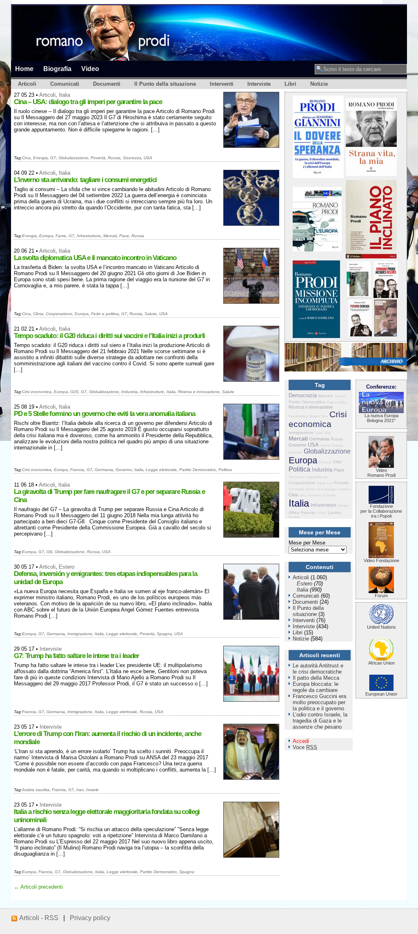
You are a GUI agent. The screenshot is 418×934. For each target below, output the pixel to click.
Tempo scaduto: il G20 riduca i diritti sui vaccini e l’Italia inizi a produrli (109, 336)
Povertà (98, 158)
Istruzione (295, 452)
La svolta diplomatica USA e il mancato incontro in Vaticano (95, 258)
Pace (124, 236)
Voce (305, 747)
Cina (26, 158)
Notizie (319, 84)
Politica (225, 469)
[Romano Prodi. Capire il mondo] (359, 296)
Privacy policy (90, 917)
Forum (381, 595)
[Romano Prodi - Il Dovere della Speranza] (318, 176)
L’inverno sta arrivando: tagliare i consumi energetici (85, 180)
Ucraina (294, 517)
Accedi (301, 741)
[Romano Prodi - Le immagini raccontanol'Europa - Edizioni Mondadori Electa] (317, 249)
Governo (124, 469)
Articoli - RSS (38, 917)
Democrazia (303, 395)
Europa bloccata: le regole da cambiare (315, 687)
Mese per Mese (307, 543)
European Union (381, 694)
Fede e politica (105, 313)
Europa (46, 236)
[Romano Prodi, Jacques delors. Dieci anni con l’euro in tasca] (386, 296)
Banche (325, 396)
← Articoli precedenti (38, 887)
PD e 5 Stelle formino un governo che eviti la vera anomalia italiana (104, 414)
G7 (53, 158)
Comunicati (64, 84)
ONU (337, 462)
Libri (290, 84)
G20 (74, 391)
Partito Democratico (197, 469)
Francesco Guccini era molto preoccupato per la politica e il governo (319, 702)
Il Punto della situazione (165, 84)
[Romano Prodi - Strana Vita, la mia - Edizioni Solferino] (371, 174)
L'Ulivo (321, 513)
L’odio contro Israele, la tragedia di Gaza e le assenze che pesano (320, 721)
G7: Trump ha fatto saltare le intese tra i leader (76, 656)
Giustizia (344, 489)
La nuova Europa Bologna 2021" (381, 418)
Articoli (27, 84)
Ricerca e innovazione (199, 391)
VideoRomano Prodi (381, 473)
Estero (66, 567)
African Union (381, 662)
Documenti (106, 84)
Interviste (259, 84)
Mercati (110, 236)
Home (24, 68)
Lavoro (334, 512)
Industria (129, 391)
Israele (92, 789)
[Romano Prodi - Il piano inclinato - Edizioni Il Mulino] (371, 256)
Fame (61, 236)
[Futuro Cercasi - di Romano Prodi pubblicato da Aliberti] (360, 334)
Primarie (325, 462)
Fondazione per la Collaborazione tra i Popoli (381, 511)
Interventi (221, 84)
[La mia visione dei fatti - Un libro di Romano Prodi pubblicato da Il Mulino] (385, 334)
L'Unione (329, 495)
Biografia (57, 68)
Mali (328, 433)
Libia (302, 495)
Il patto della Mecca (316, 678)
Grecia (310, 489)
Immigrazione (79, 634)
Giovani (340, 396)
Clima (38, 313)
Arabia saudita (35, 789)
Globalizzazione (73, 158)
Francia (77, 469)
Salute (151, 313)
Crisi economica (36, 391)
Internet (325, 445)
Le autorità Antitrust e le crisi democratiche (318, 669)
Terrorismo (296, 477)
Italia (64, 95)
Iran (80, 789)
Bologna (343, 505)
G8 (49, 551)
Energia (40, 158)
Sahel (319, 433)
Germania (104, 469)
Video (90, 68)
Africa (294, 512)
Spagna (164, 634)
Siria (324, 416)
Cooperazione (59, 313)
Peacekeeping (298, 416)
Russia (114, 158)
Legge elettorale (161, 469)
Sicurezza (132, 158)
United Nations (381, 627)
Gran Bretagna (327, 489)
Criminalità (296, 489)
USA (148, 158)
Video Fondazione (381, 560)
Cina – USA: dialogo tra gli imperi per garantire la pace (88, 102)
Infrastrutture (89, 236)
